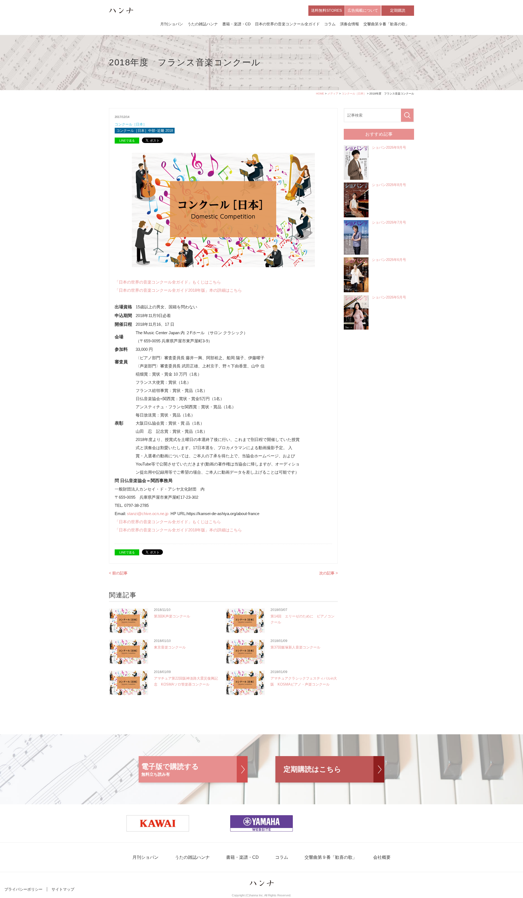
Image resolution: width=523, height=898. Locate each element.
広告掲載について (363, 10)
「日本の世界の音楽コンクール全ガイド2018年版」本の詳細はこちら (178, 290)
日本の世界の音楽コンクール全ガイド (287, 24)
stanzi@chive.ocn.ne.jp (149, 513)
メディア (332, 93)
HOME (320, 93)
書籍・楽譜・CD (236, 24)
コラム (330, 24)
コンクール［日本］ (354, 93)
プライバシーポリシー (23, 889)
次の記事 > (328, 573)
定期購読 (397, 10)
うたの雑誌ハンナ (202, 24)
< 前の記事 (118, 573)
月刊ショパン (171, 24)
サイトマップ (62, 889)
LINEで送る (127, 140)
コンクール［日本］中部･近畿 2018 (144, 131)
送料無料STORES (326, 10)
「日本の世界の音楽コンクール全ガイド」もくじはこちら (168, 282)
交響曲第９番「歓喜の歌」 (386, 24)
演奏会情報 (349, 24)
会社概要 (382, 857)
